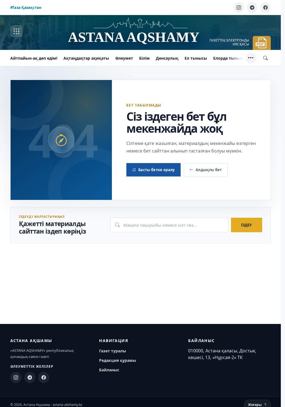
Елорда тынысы (229, 58)
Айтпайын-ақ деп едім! (33, 58)
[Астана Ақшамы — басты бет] (140, 31)
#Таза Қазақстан (25, 7)
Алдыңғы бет (209, 169)
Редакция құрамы (117, 360)
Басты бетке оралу (156, 169)
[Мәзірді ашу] (16, 31)
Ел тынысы (196, 58)
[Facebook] (265, 7)
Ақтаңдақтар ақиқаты (86, 58)
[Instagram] (239, 7)
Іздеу (246, 224)
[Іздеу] (265, 58)
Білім (144, 58)
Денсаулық (167, 58)
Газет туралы (112, 350)
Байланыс (109, 369)
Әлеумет (124, 58)
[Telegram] (252, 7)
